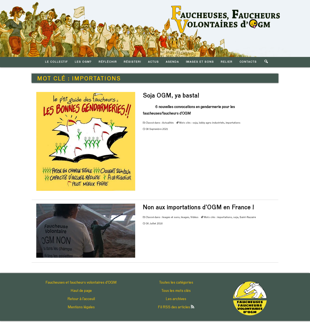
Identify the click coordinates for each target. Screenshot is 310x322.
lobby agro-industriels (211, 122)
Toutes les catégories (176, 282)
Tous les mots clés (176, 291)
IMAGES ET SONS (200, 62)
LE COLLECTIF (56, 62)
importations (233, 122)
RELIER (227, 62)
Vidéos (194, 217)
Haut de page (81, 291)
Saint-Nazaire (248, 217)
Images (185, 217)
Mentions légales (81, 307)
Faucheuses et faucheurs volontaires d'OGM (81, 282)
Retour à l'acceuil (81, 299)
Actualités (168, 122)
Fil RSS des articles (174, 307)
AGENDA (172, 62)
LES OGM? (83, 62)
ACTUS (153, 62)
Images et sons (171, 217)
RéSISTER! (132, 62)
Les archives (176, 299)
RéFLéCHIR (108, 62)
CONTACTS (248, 62)
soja (195, 122)
